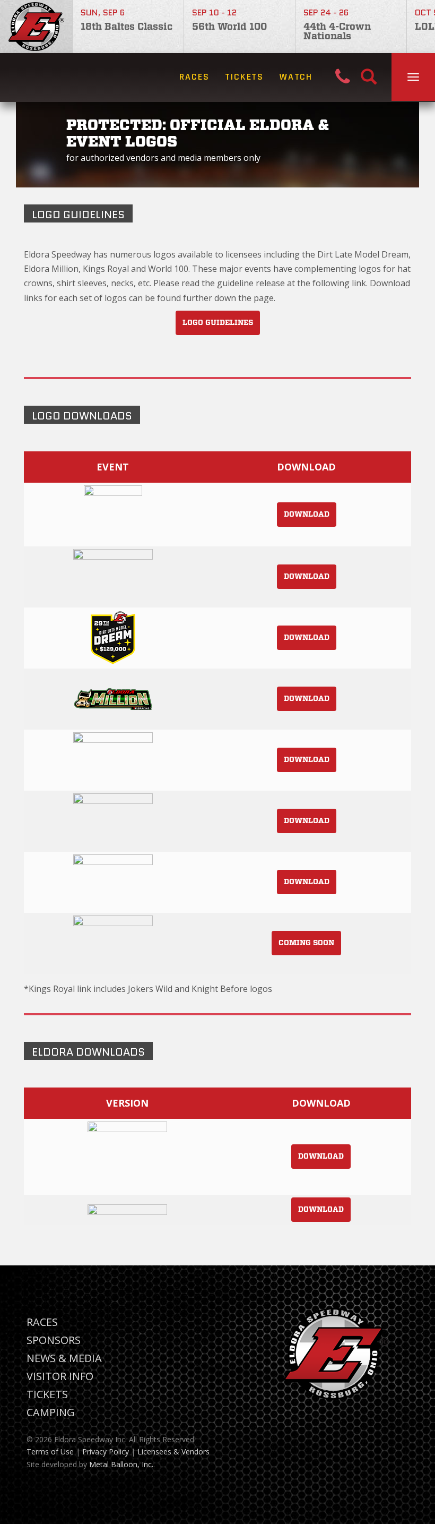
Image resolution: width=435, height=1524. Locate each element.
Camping (51, 1412)
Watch (296, 77)
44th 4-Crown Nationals (337, 31)
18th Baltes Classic (126, 27)
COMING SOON (306, 943)
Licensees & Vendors (173, 1451)
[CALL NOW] (348, 77)
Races (194, 77)
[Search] (369, 77)
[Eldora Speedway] (36, 26)
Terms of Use (50, 1451)
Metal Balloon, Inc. (121, 1464)
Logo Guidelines (217, 323)
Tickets (244, 77)
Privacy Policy (105, 1451)
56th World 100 (229, 27)
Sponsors (54, 1340)
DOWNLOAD (306, 514)
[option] (128, 26)
